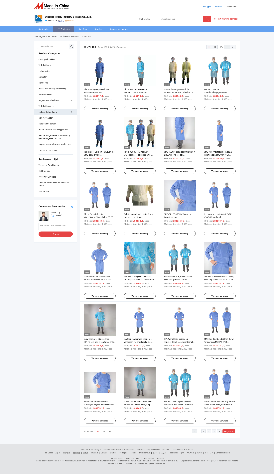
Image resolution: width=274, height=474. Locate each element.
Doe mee (218, 6)
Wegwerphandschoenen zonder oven (55, 144)
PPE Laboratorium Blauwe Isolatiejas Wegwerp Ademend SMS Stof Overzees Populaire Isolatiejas (99, 404)
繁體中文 (76, 453)
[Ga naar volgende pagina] (232, 47)
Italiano (133, 453)
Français (94, 453)
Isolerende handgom (48, 112)
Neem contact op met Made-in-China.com (153, 449)
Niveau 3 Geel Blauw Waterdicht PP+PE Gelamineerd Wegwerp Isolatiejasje (138, 404)
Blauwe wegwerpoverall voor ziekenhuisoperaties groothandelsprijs (96, 92)
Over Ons (82, 29)
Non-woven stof (46, 117)
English (57, 453)
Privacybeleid (129, 449)
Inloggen (207, 6)
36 (104, 431)
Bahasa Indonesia (223, 453)
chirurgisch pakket (47, 59)
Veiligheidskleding (46, 106)
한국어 (155, 453)
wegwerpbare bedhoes (49, 100)
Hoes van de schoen (47, 123)
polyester (43, 77)
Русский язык (144, 453)
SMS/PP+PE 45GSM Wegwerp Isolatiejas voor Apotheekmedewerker (177, 217)
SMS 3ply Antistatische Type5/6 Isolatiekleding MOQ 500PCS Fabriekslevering (218, 154)
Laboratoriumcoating (48, 150)
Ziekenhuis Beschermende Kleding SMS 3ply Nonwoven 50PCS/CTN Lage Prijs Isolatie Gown (219, 279)
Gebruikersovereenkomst (111, 449)
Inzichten (189, 449)
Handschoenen (45, 94)
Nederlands (173, 453)
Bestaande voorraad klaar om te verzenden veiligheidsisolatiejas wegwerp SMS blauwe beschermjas (139, 342)
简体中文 (66, 453)
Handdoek (43, 82)
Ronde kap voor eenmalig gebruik (53, 129)
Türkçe (199, 453)
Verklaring (95, 449)
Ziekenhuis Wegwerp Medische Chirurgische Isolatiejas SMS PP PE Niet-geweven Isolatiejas (139, 279)
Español (104, 453)
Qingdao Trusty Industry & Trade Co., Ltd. (68, 16)
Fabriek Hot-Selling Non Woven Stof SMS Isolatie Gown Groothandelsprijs (99, 154)
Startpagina (44, 29)
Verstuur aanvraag (99, 108)
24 (98, 431)
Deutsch (113, 453)
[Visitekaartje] (71, 207)
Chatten (58, 216)
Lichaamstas (44, 71)
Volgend (227, 431)
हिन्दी (182, 453)
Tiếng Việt (209, 453)
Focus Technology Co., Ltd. (133, 458)
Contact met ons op (119, 29)
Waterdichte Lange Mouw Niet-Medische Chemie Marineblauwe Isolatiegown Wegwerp (178, 404)
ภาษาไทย (190, 453)
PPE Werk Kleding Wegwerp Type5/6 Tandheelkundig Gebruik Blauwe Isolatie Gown (178, 342)
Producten (65, 29)
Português (123, 453)
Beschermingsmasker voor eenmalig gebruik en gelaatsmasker (54, 137)
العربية (163, 453)
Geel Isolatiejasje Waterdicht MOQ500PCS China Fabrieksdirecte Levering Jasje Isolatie (179, 92)
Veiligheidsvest (45, 65)
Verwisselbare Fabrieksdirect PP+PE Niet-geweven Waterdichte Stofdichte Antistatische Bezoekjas (99, 342)
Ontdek (98, 29)
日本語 (85, 453)
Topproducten (177, 449)
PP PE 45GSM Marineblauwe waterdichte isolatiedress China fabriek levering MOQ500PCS (138, 154)
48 (110, 431)
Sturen (56, 234)
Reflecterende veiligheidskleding (53, 88)
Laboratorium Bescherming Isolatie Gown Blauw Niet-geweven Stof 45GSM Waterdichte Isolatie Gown (219, 404)
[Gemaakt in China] (52, 5)
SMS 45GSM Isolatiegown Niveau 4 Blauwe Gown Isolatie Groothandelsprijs (179, 154)
